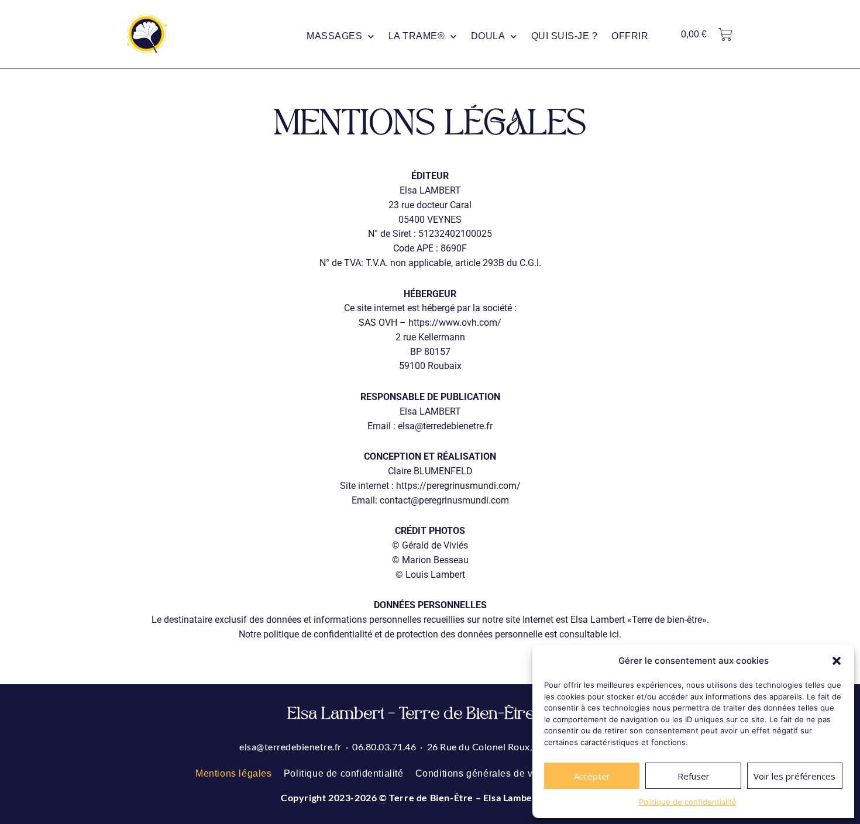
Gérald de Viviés (435, 545)
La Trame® (416, 36)
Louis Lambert (435, 574)
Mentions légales (233, 773)
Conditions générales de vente (483, 773)
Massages (334, 36)
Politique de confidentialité (688, 801)
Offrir (629, 36)
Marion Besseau (435, 560)
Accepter (592, 776)
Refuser (693, 776)
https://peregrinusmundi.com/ (458, 485)
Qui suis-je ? (564, 36)
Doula (488, 36)
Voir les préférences (794, 776)
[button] (836, 661)
